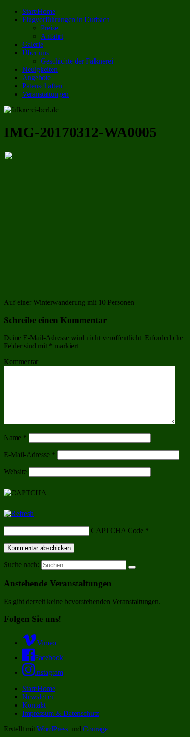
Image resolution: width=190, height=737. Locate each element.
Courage (95, 729)
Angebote (36, 77)
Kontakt (34, 705)
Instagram (49, 672)
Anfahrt (52, 36)
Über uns (35, 53)
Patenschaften (42, 86)
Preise (49, 28)
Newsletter (37, 697)
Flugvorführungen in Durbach (66, 19)
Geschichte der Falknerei (77, 61)
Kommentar (21, 362)
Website (15, 472)
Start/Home (38, 11)
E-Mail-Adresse (29, 454)
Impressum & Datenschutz (60, 713)
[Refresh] (19, 513)
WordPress (52, 729)
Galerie (32, 44)
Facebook (49, 658)
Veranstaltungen (45, 94)
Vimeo (46, 643)
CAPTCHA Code (117, 530)
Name (15, 437)
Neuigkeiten (40, 69)
